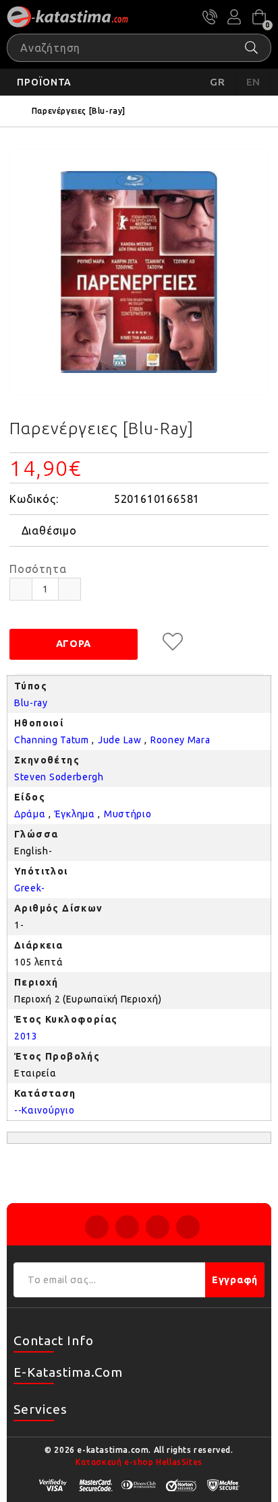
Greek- (29, 888)
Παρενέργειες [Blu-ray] (79, 110)
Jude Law (120, 740)
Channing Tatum (51, 740)
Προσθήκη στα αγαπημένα (172, 641)
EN (253, 82)
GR (217, 82)
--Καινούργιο (44, 1110)
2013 (26, 1036)
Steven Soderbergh (59, 777)
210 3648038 (210, 16)
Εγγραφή (235, 1279)
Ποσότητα (37, 569)
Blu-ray (31, 702)
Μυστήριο (128, 814)
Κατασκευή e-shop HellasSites (139, 1462)
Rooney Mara (180, 740)
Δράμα (30, 814)
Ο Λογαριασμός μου (234, 16)
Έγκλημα (75, 814)
